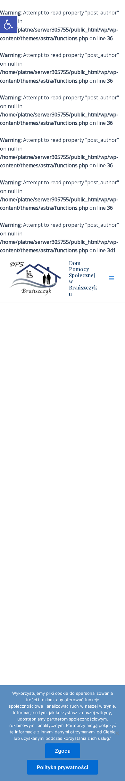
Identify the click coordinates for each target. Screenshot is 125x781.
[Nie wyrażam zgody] (117, 733)
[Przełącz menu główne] (111, 278)
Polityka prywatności (62, 767)
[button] (8, 24)
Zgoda (63, 751)
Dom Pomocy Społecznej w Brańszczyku (83, 278)
